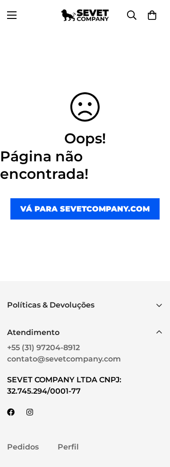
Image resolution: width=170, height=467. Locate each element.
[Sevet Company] (85, 15)
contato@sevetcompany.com (64, 358)
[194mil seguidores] (30, 412)
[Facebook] (11, 412)
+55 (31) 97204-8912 (43, 347)
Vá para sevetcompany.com (85, 208)
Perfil (68, 446)
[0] (152, 15)
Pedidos (23, 446)
